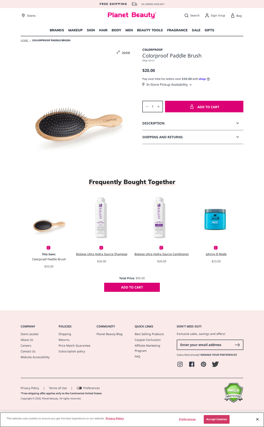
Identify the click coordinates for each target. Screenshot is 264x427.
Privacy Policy (30, 388)
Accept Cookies (216, 419)
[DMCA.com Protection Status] (233, 402)
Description (153, 123)
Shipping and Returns (162, 137)
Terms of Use (58, 388)
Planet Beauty (50, 398)
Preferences (91, 388)
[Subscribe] (237, 345)
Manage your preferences (218, 355)
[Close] (257, 419)
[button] (123, 52)
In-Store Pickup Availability (167, 84)
